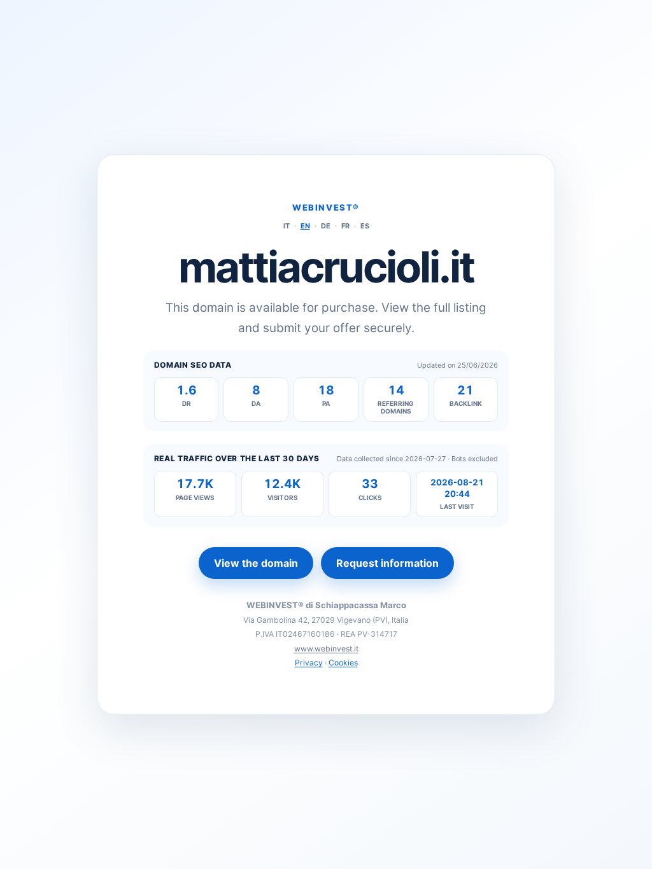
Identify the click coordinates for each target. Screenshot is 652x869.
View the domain (256, 563)
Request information (387, 563)
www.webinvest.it (326, 648)
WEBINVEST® (326, 207)
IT (286, 225)
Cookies (343, 662)
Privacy (309, 662)
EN (305, 225)
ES (364, 225)
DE (325, 225)
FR (345, 225)
